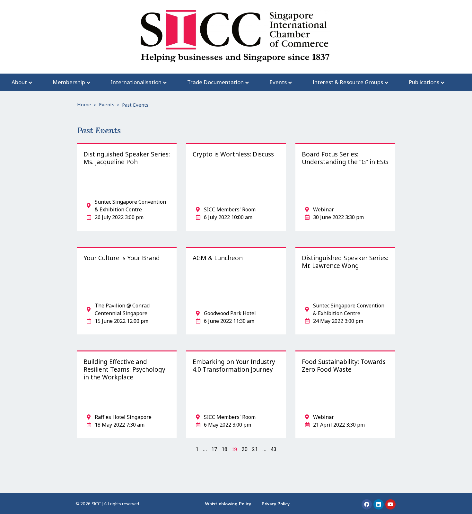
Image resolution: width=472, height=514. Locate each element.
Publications (424, 82)
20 (245, 449)
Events (278, 82)
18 (224, 449)
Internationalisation (136, 82)
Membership (69, 82)
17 (214, 449)
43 (273, 449)
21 (255, 449)
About (19, 82)
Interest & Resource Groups (347, 82)
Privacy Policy (276, 504)
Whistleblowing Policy (228, 504)
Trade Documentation (215, 82)
